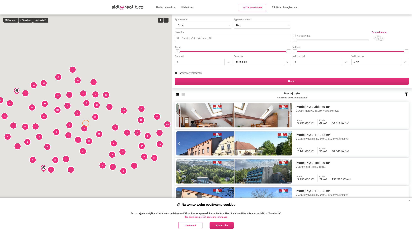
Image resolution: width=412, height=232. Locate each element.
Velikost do (357, 56)
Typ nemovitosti (242, 19)
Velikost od (299, 56)
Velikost (297, 47)
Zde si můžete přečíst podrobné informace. (206, 217)
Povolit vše (221, 225)
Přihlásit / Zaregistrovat (285, 7)
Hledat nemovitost (166, 7)
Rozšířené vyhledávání (189, 73)
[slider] (295, 40)
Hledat (291, 81)
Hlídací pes (187, 7)
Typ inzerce (181, 19)
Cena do (238, 56)
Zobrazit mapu (379, 32)
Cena (178, 47)
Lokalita (179, 32)
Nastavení (190, 225)
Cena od (179, 56)
